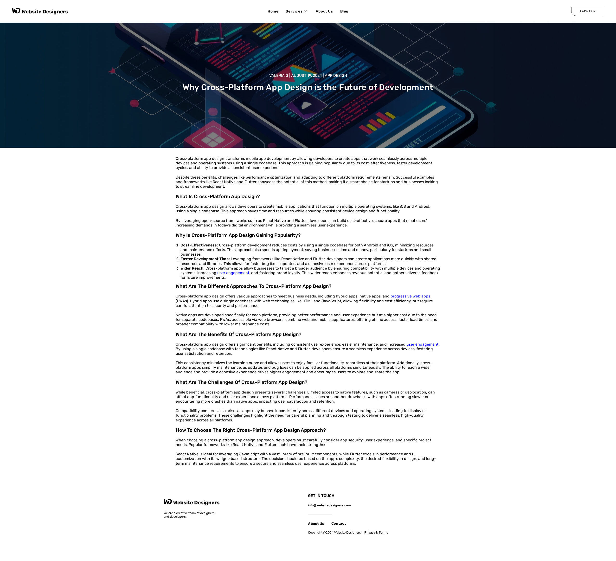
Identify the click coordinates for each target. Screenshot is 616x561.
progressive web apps (410, 296)
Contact (338, 523)
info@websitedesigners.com (329, 505)
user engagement (233, 273)
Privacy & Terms (376, 532)
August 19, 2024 (306, 75)
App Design (336, 75)
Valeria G (278, 75)
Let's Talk (587, 11)
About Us (316, 524)
